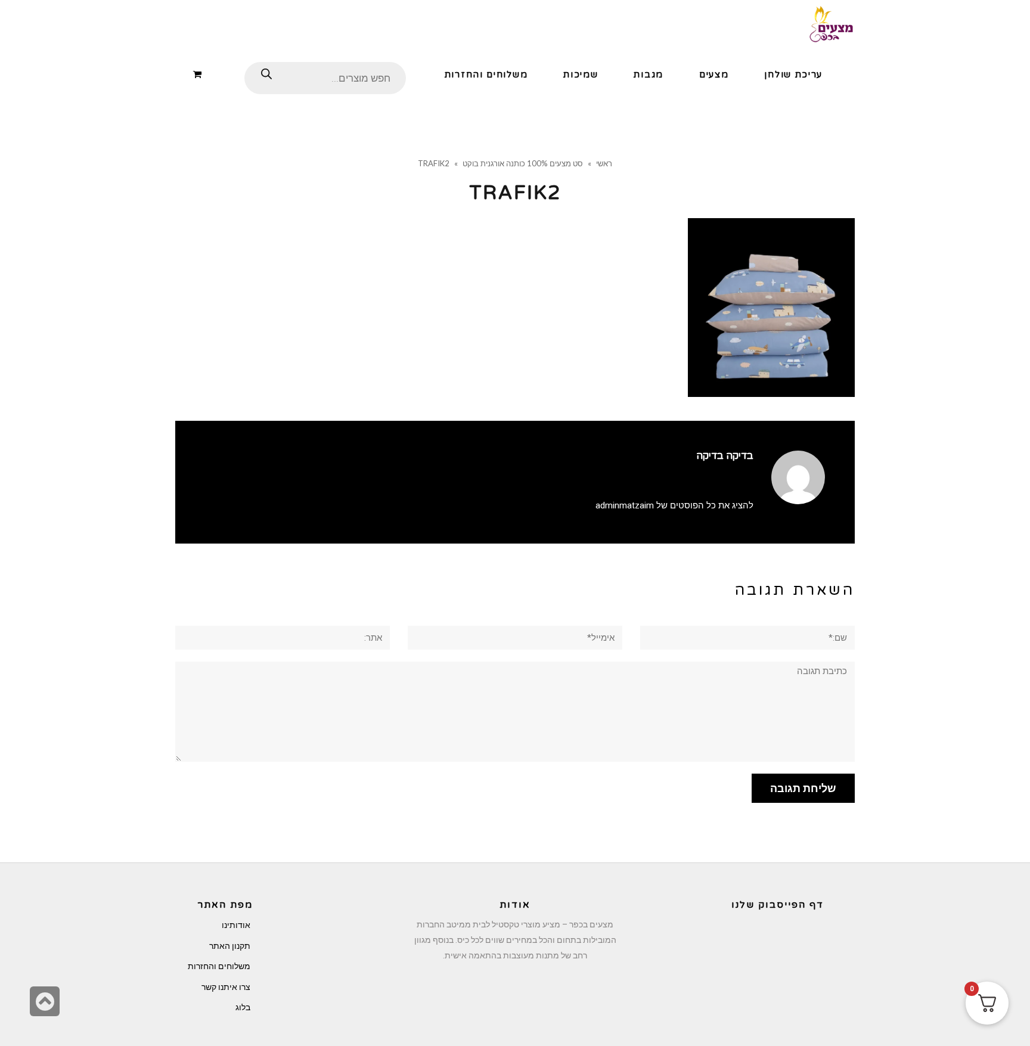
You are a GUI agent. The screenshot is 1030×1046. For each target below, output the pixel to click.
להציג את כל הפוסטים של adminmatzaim (674, 505)
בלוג (242, 1007)
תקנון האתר (229, 946)
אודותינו (236, 925)
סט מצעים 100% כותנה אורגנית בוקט (523, 163)
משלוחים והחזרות (219, 966)
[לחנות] (199, 73)
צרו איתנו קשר (225, 987)
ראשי (604, 163)
